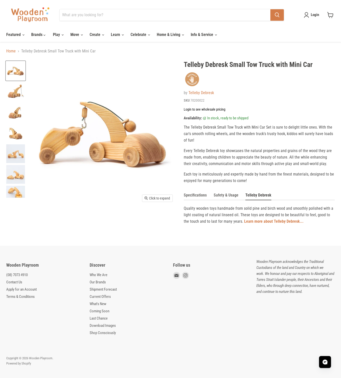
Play (57, 34)
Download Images (103, 325)
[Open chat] (325, 362)
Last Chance (99, 318)
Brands (37, 34)
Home (11, 51)
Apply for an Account (21, 289)
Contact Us (14, 282)
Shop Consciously (103, 333)
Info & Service (202, 34)
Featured (14, 34)
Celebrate (139, 34)
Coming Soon (99, 311)
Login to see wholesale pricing (204, 109)
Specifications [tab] (195, 195)
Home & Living (169, 34)
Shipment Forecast (103, 289)
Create (95, 34)
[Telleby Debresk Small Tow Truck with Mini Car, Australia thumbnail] (15, 71)
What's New (98, 304)
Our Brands (98, 282)
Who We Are (98, 275)
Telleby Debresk (201, 92)
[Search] (277, 15)
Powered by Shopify (18, 363)
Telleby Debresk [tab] (258, 195)
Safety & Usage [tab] (226, 195)
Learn (116, 34)
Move (75, 34)
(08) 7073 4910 (17, 275)
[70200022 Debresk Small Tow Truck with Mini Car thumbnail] (15, 154)
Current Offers (100, 296)
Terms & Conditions (20, 296)
